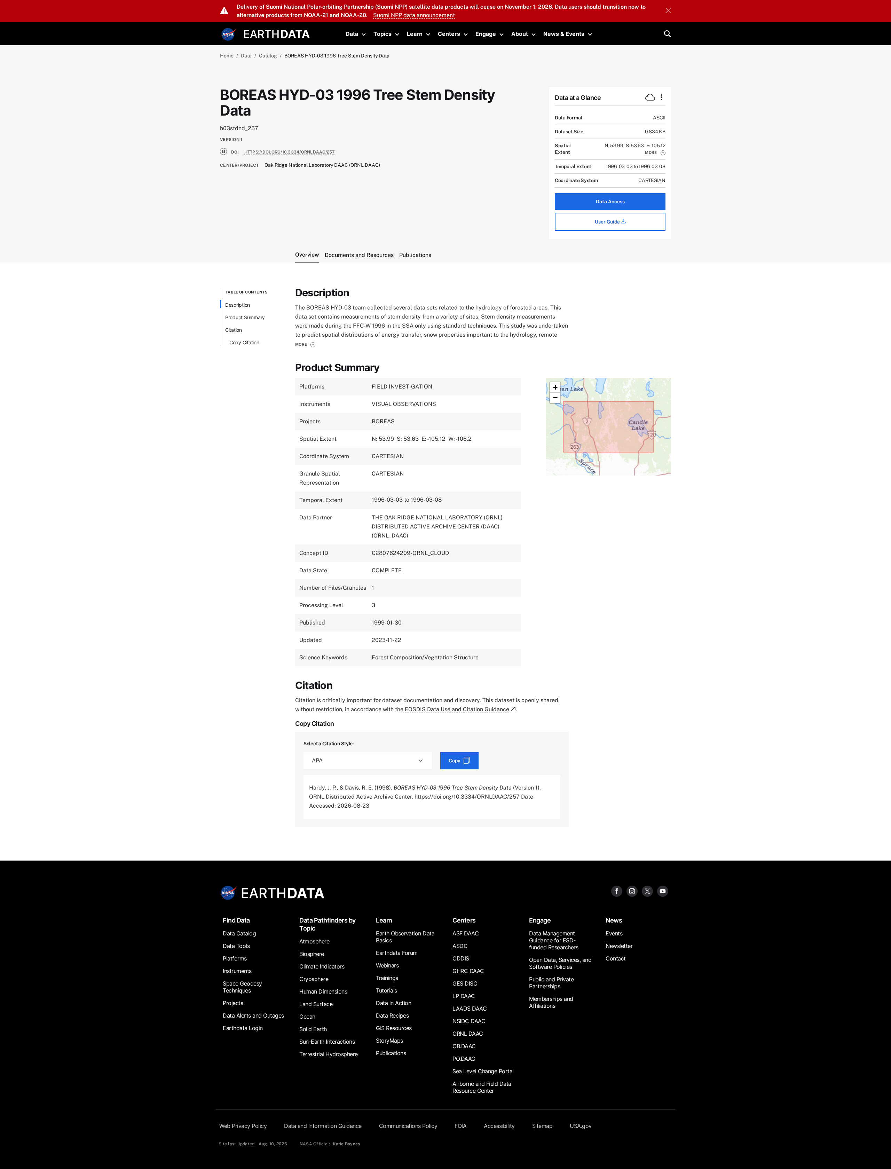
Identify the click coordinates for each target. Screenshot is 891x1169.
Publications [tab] (415, 255)
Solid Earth (313, 1029)
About (519, 33)
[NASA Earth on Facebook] (616, 891)
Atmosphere (314, 941)
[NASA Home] (228, 34)
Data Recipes (392, 1015)
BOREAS (383, 421)
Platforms (235, 958)
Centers (449, 33)
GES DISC (464, 983)
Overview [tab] (307, 254)
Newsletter (619, 945)
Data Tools (236, 945)
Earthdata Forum (397, 952)
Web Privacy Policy (243, 1125)
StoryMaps (389, 1040)
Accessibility (499, 1125)
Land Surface (315, 1004)
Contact (616, 958)
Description (237, 305)
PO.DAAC (463, 1058)
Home (227, 55)
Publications (391, 1053)
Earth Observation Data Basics (405, 937)
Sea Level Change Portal (483, 1071)
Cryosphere (313, 978)
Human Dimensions (323, 991)
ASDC (459, 945)
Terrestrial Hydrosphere (328, 1054)
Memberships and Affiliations (551, 1002)
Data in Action (393, 1002)
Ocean (307, 1016)
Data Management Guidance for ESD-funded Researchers (553, 940)
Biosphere (311, 953)
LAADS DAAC (469, 1008)
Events (614, 933)
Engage (485, 33)
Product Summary (245, 317)
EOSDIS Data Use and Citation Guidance (457, 709)
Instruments (237, 970)
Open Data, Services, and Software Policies (560, 963)
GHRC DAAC (468, 970)
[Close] (668, 11)
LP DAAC (463, 996)
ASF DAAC (465, 933)
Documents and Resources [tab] (359, 255)
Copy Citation (244, 342)
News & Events (563, 33)
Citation (233, 330)
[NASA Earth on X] (647, 891)
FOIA (460, 1125)
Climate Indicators (321, 966)
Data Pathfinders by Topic (327, 924)
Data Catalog (239, 933)
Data (352, 33)
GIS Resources (394, 1028)
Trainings (387, 977)
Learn (415, 33)
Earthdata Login (243, 1028)
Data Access (610, 201)
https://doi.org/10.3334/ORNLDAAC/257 (289, 152)
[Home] (277, 33)
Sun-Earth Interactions (327, 1041)
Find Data (236, 920)
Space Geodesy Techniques (242, 987)
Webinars (387, 965)
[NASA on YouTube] (662, 891)
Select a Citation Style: (328, 743)
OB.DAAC (464, 1046)
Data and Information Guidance (323, 1125)
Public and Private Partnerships (551, 983)
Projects (233, 1002)
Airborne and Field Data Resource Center (481, 1087)
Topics (382, 33)
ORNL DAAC (467, 1033)
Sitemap (542, 1125)
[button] (655, 152)
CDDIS (460, 958)
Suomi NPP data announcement (414, 15)
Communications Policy (408, 1125)
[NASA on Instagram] (632, 891)
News (614, 920)
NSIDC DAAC (468, 1021)
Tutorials (386, 990)
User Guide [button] (608, 222)
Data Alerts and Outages (253, 1015)
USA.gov (581, 1125)
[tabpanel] (445, 557)
